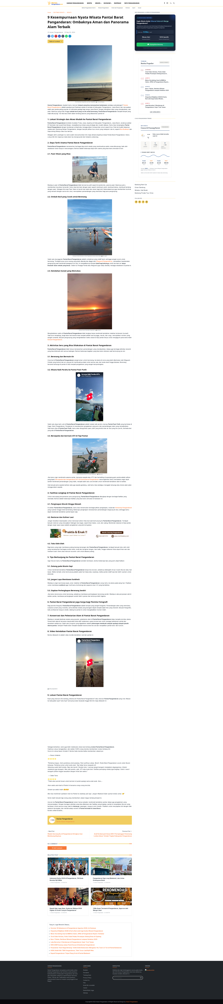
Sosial (139, 7)
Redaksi (85, 970)
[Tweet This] (52, 36)
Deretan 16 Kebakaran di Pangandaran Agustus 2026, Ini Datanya (73, 928)
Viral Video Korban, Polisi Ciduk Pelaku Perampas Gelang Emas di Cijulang (76, 936)
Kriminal (128, 7)
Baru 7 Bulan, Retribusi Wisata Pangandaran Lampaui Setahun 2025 (74, 939)
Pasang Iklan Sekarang (156, 44)
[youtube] (139, 202)
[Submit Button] (141, 977)
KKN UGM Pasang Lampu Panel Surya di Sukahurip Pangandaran (73, 945)
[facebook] (164, 3)
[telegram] (136, 202)
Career (85, 988)
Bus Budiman (124, 129)
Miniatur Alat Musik (141, 190)
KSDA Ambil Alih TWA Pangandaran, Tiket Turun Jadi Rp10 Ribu (72, 950)
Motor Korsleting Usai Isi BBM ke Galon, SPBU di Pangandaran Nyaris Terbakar (77, 934)
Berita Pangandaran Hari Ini (88, 7)
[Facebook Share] (49, 36)
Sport (133, 7)
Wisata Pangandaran (103, 7)
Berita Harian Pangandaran (65, 821)
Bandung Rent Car (141, 184)
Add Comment (58, 848)
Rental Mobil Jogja (88, 990)
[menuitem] (75, 3)
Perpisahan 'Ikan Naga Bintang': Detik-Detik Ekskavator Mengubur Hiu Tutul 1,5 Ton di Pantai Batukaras (86, 948)
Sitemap (85, 993)
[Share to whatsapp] (66, 36)
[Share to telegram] (69, 36)
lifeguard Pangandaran (104, 261)
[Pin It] (56, 36)
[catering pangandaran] (90, 533)
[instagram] (167, 3)
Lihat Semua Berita (155, 112)
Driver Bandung (140, 187)
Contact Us (86, 980)
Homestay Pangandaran (123, 508)
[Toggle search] (173, 3)
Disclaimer (86, 972)
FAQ (84, 982)
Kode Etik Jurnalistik (89, 985)
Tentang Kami (87, 975)
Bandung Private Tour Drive (144, 193)
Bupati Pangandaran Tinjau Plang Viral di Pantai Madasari (70, 953)
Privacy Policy (87, 977)
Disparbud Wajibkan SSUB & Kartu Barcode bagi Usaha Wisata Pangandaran (77, 931)
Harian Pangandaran (132, 1001)
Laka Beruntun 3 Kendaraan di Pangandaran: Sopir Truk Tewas (72, 942)
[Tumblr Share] (62, 36)
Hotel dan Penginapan (117, 7)
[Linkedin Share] (59, 36)
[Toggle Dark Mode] (170, 3)
